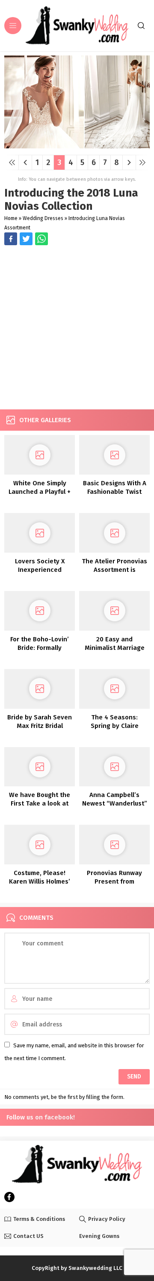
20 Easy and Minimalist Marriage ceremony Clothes (115, 647)
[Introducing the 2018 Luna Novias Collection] (77, 145)
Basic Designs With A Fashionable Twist (114, 487)
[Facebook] (9, 1197)
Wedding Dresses (43, 218)
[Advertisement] (77, 328)
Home (11, 218)
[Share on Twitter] (41, 238)
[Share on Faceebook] (26, 238)
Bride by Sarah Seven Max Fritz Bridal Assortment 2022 (39, 725)
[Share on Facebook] (10, 238)
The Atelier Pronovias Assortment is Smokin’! (114, 569)
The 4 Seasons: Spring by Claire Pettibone (115, 725)
